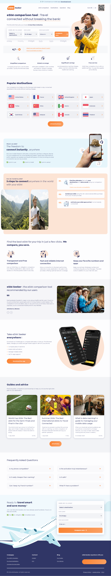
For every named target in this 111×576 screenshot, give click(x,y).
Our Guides (60, 558)
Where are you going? (15, 30)
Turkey (17, 106)
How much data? (44, 30)
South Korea (18, 114)
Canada (67, 114)
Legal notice (96, 572)
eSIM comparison (43, 8)
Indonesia (92, 106)
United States (19, 97)
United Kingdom (69, 97)
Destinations (54, 8)
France (42, 97)
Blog (68, 8)
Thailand (92, 114)
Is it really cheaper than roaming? (22, 477)
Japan (91, 97)
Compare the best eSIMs (13, 564)
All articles (55, 444)
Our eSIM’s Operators (12, 558)
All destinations (55, 124)
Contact (34, 558)
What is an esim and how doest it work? (38, 48)
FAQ (33, 561)
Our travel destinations (12, 561)
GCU (102, 572)
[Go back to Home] (14, 8)
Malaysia (42, 114)
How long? (27, 30)
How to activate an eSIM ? (34, 50)
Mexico (67, 106)
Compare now (59, 34)
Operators (63, 8)
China (41, 106)
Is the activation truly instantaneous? (73, 469)
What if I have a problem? (69, 485)
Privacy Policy (87, 572)
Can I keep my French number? (21, 485)
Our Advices (60, 561)
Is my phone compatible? (19, 469)
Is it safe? (62, 477)
